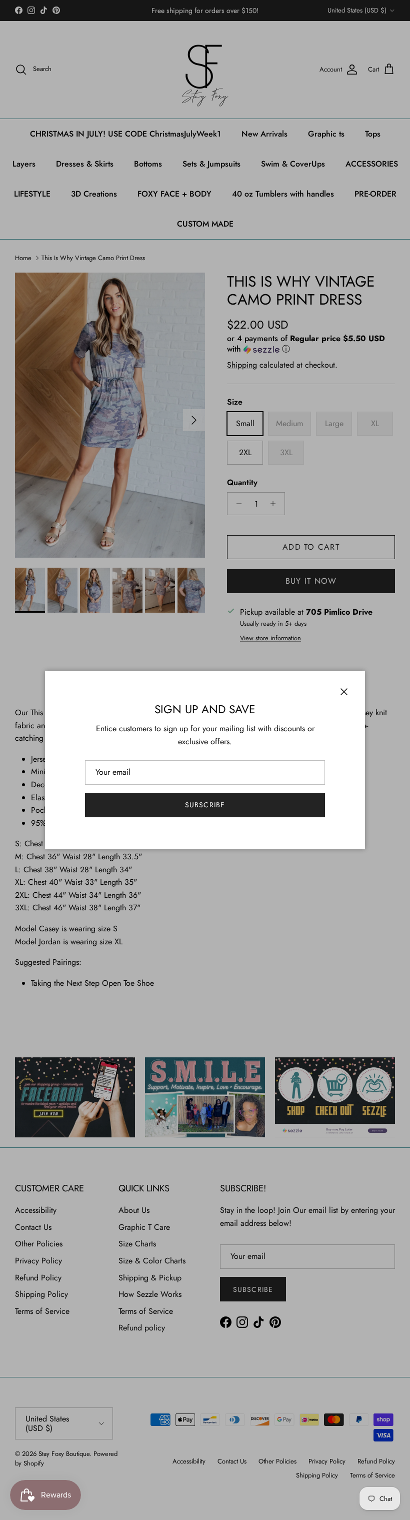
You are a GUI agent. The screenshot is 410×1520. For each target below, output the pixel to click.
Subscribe (205, 805)
